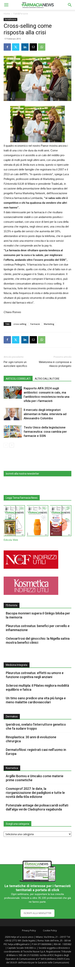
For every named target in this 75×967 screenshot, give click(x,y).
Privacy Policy (29, 930)
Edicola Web (11, 540)
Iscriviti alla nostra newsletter (22, 473)
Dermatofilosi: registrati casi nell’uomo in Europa (36, 752)
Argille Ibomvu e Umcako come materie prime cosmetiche (34, 778)
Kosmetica (12, 768)
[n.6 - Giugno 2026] (37, 521)
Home (7, 13)
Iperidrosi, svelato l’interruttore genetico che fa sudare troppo (36, 726)
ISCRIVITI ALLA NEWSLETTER (37, 913)
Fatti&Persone (20, 13)
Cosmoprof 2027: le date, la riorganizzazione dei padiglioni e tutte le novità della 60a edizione (35, 793)
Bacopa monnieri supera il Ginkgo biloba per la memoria (38, 615)
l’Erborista (11, 605)
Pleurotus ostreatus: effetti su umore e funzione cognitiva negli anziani (35, 675)
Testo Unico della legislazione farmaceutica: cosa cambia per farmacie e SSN (45, 432)
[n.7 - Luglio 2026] (14, 521)
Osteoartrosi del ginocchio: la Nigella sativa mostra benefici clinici (38, 640)
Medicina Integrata (16, 664)
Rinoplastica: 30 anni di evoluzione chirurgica (31, 739)
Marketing (49, 324)
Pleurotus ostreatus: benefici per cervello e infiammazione (38, 628)
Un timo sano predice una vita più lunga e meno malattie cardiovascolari (36, 700)
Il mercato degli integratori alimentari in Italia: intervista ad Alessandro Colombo (45, 414)
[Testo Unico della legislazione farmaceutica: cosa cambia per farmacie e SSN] (13, 431)
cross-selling (19, 324)
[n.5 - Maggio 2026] (60, 521)
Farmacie (35, 324)
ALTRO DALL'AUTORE (47, 378)
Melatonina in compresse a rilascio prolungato (55, 364)
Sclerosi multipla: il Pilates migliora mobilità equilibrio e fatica (37, 687)
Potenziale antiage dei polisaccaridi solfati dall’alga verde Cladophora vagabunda (37, 807)
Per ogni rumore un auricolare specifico (15, 364)
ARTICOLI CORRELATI (18, 378)
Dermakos (12, 716)
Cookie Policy (50, 930)
